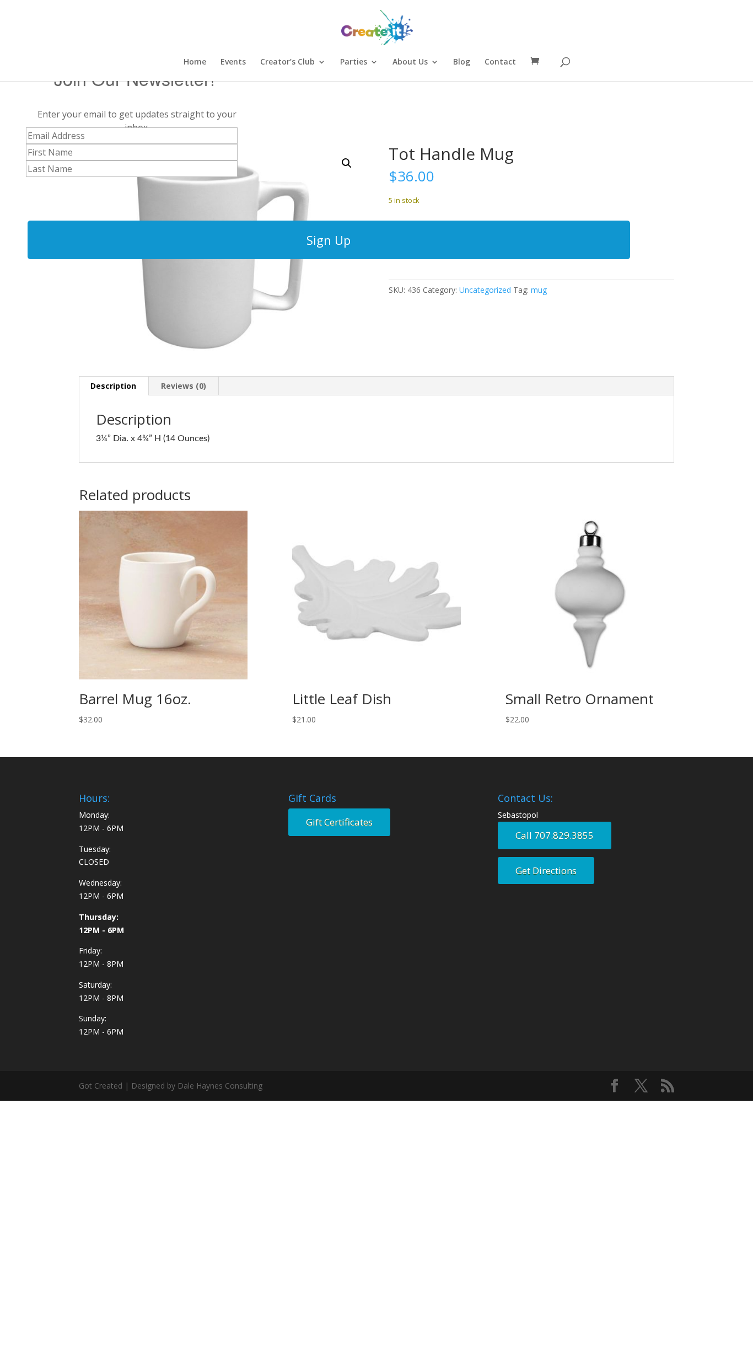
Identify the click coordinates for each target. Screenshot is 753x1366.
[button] (347, 163)
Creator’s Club (287, 62)
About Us (410, 62)
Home (195, 62)
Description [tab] (113, 386)
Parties (353, 62)
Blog (461, 62)
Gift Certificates (339, 822)
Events (233, 62)
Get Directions (546, 870)
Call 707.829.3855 (554, 835)
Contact (500, 62)
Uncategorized (485, 290)
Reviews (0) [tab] (183, 386)
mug (539, 290)
